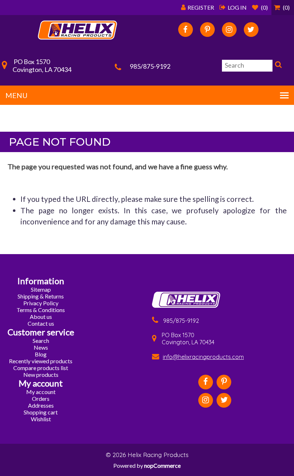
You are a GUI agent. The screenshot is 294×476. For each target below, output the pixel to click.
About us (41, 316)
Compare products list (40, 367)
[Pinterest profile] (207, 29)
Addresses (41, 405)
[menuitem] (41, 289)
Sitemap (41, 289)
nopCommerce (162, 465)
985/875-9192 (150, 66)
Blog (41, 354)
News (41, 347)
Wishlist (41, 419)
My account (41, 391)
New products (40, 374)
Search (277, 66)
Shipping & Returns (41, 296)
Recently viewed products (40, 361)
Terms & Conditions (40, 309)
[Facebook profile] (185, 29)
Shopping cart (41, 412)
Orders (40, 398)
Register (201, 7)
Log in (237, 7)
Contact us (41, 323)
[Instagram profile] (229, 29)
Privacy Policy (40, 303)
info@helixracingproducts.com (203, 356)
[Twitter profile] (251, 29)
